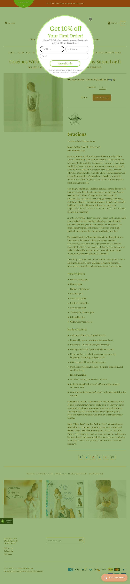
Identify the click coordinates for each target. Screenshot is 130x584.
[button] (90, 19)
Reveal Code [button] (65, 63)
